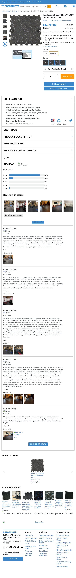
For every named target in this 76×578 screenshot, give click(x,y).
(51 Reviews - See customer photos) (61, 20)
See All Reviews (38, 444)
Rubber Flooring (11, 11)
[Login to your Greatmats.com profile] (65, 6)
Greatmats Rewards (28, 554)
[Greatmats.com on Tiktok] (18, 547)
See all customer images (13, 215)
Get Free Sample (59, 84)
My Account (29, 551)
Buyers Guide (11, 2)
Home (3, 11)
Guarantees (43, 545)
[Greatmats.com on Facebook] (4, 547)
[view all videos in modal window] (5, 44)
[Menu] (3, 6)
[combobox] (35, 6)
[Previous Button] (3, 471)
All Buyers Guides (63, 535)
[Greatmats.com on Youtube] (10, 547)
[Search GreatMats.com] (49, 6)
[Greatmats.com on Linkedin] (22, 547)
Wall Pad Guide (62, 566)
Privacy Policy (44, 548)
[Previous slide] (12, 30)
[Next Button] (72, 471)
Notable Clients (30, 541)
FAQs (27, 544)
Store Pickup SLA (45, 538)
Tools (39, 2)
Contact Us (29, 535)
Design (4, 2)
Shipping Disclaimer (46, 535)
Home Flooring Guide (64, 550)
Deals (28, 2)
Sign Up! (13, 559)
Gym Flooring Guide (64, 543)
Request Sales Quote (58, 88)
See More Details (51, 46)
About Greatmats (31, 538)
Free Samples (21, 2)
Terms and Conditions (43, 554)
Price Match (43, 551)
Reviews (34, 2)
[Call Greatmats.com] (57, 6)
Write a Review (38, 222)
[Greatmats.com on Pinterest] (14, 547)
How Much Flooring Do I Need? (55, 69)
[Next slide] (39, 30)
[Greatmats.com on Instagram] (7, 547)
